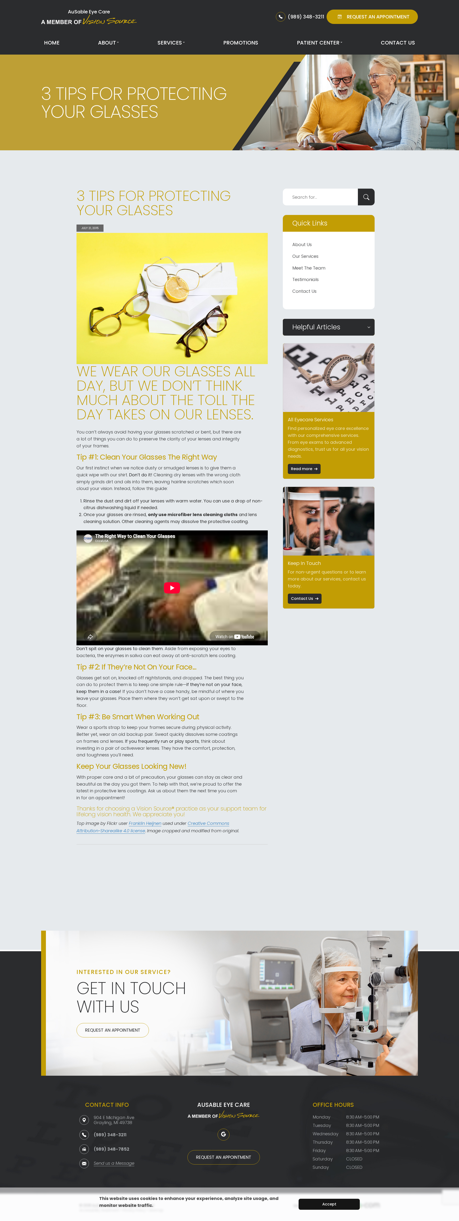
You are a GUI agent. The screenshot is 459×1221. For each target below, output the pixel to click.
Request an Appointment (112, 1030)
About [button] (107, 42)
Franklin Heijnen (145, 823)
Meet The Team (308, 268)
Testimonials (305, 279)
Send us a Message (114, 1163)
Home (52, 42)
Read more (301, 469)
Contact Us (398, 42)
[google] (224, 1135)
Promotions (240, 42)
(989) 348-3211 (110, 1135)
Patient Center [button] (318, 42)
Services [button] (170, 42)
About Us (302, 245)
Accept (329, 1204)
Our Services (305, 256)
